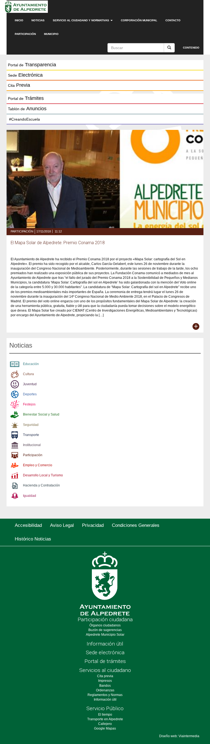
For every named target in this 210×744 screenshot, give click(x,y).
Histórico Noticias (33, 539)
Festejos (29, 404)
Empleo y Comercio (37, 465)
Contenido (191, 47)
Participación (25, 33)
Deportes (30, 394)
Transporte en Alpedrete (105, 719)
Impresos (105, 681)
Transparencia (32, 64)
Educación (31, 364)
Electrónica (25, 75)
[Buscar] (169, 47)
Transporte (31, 435)
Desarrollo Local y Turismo (43, 475)
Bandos (105, 686)
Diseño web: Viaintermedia (179, 736)
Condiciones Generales (135, 525)
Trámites (26, 98)
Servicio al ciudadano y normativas (81, 20)
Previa (19, 85)
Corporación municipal (139, 20)
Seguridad (31, 425)
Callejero (105, 724)
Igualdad (29, 496)
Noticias (38, 20)
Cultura (28, 374)
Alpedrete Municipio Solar (105, 635)
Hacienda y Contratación (41, 485)
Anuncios (27, 108)
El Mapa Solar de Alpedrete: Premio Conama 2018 (58, 242)
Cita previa (105, 676)
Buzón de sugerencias (105, 630)
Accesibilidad (28, 525)
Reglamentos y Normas (105, 695)
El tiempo (105, 714)
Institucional (32, 445)
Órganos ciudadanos (105, 625)
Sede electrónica (105, 652)
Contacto (172, 20)
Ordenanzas (105, 690)
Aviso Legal (62, 525)
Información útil (105, 644)
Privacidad (93, 525)
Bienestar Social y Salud (41, 414)
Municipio (51, 33)
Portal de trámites (105, 661)
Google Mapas (105, 728)
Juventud (30, 384)
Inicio (19, 20)
